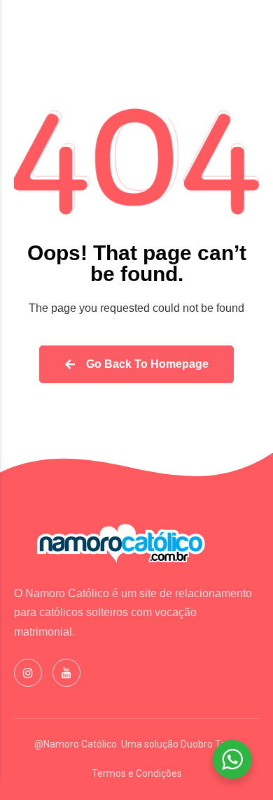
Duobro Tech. (210, 744)
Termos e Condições (137, 773)
